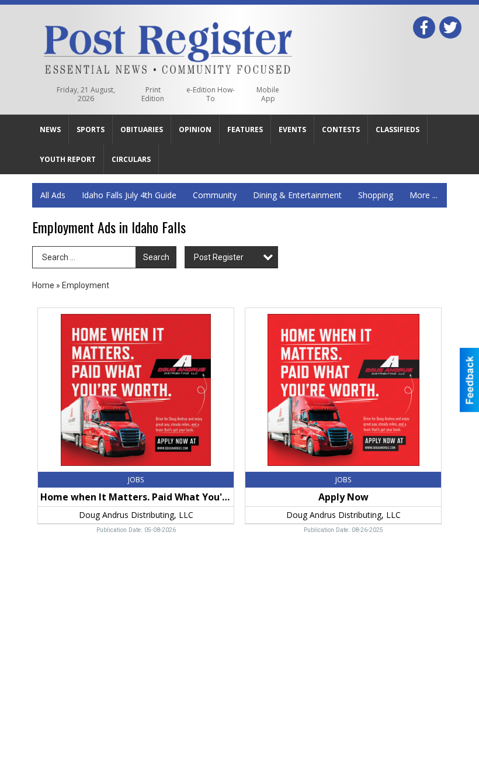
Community (215, 195)
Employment (85, 285)
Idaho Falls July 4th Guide (129, 195)
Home (43, 285)
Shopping (375, 195)
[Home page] (168, 45)
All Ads (52, 195)
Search (156, 257)
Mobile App (267, 94)
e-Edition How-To (210, 94)
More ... (423, 195)
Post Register (219, 257)
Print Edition (152, 94)
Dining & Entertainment (297, 195)
